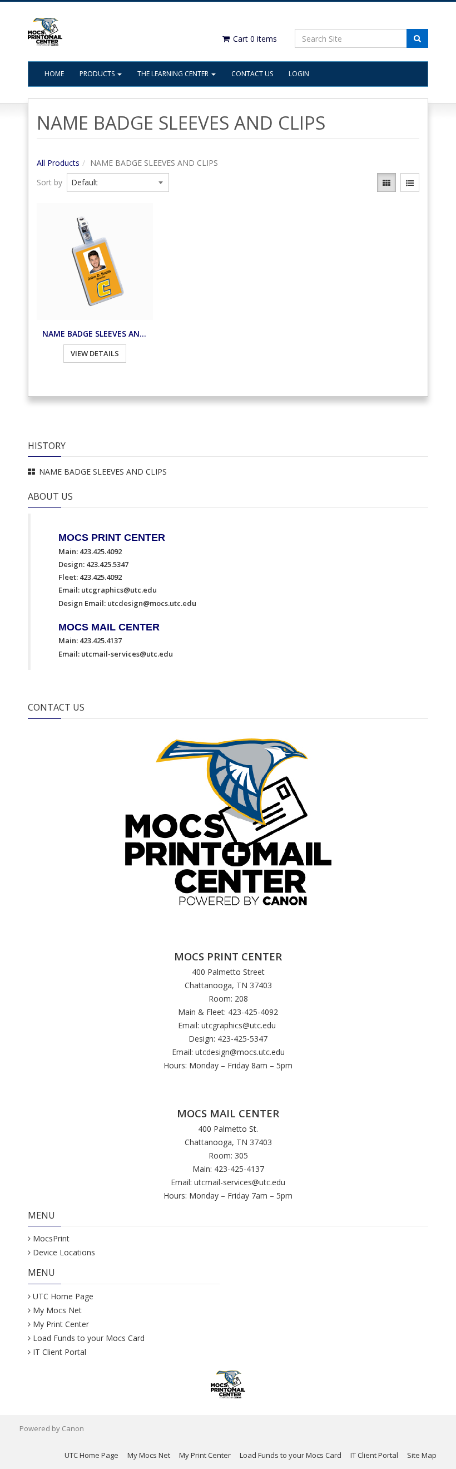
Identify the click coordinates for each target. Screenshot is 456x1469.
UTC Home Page (63, 1296)
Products (98, 73)
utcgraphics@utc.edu (119, 590)
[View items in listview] (409, 182)
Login (299, 73)
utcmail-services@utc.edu (127, 654)
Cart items (254, 38)
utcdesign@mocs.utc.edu (151, 603)
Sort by (49, 182)
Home (54, 73)
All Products (58, 162)
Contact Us (252, 73)
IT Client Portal (59, 1352)
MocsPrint (51, 1238)
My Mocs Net (57, 1310)
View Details (95, 353)
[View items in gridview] (386, 182)
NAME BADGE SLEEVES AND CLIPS (94, 333)
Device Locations (64, 1252)
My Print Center (61, 1324)
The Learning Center (173, 73)
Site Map (422, 1455)
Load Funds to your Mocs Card (89, 1338)
